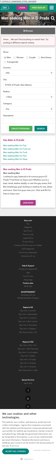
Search (41, 128)
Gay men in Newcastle (28, 325)
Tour (28, 224)
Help (28, 273)
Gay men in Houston (28, 367)
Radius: (6, 91)
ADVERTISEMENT (28, 292)
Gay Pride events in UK (28, 332)
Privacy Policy (28, 242)
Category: (7, 103)
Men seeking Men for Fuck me (16, 149)
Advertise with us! (28, 295)
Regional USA (28, 342)
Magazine (28, 227)
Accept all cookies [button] (16, 451)
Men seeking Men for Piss (15, 156)
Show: (6, 52)
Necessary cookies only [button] (42, 450)
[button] (28, 459)
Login (22, 7)
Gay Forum (28, 231)
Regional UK (28, 307)
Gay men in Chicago (28, 359)
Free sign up (38, 7)
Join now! (28, 203)
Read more (14, 445)
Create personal (20, 128)
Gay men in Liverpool (28, 318)
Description (8, 115)
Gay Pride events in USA (28, 370)
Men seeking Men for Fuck (15, 152)
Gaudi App (28, 286)
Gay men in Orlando (28, 363)
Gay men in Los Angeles (28, 352)
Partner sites (28, 283)
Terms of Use (28, 234)
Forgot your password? (28, 269)
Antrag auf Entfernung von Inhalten (28, 245)
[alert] (28, 436)
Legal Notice (28, 238)
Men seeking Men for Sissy (15, 159)
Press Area (28, 280)
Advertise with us (28, 256)
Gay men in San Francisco (28, 349)
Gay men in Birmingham (28, 321)
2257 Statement (28, 249)
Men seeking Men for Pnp (14, 145)
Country (7, 67)
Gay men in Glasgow (28, 329)
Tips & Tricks (28, 276)
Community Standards (28, 252)
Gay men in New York (28, 345)
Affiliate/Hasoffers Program (28, 298)
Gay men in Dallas (28, 356)
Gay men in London (28, 311)
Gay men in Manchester (28, 314)
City (5, 79)
